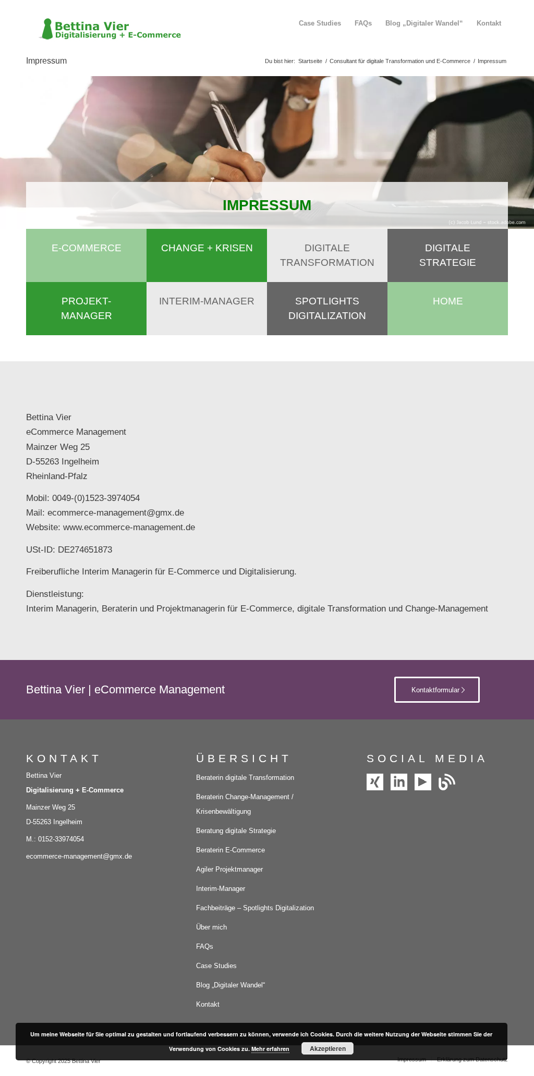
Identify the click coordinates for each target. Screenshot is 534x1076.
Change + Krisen (207, 247)
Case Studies (216, 966)
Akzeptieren (328, 1048)
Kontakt (208, 1004)
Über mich (211, 927)
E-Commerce (87, 247)
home (448, 301)
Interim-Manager (206, 301)
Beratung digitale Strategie (236, 831)
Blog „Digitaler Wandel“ (230, 985)
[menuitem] (320, 23)
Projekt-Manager (86, 308)
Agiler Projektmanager (229, 869)
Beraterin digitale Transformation (245, 777)
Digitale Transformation (327, 255)
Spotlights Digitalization (327, 308)
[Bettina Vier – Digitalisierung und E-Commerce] (104, 23)
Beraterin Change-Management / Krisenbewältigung (245, 804)
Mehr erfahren (270, 1049)
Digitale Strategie (447, 255)
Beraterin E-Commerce (230, 850)
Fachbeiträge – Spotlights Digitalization (255, 908)
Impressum (46, 60)
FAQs (204, 946)
